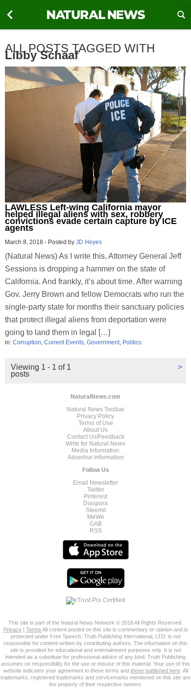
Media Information (95, 450)
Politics (132, 342)
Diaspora (95, 503)
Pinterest (95, 496)
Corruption (27, 342)
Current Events (64, 342)
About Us (95, 429)
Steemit (96, 510)
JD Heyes (89, 242)
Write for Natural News (95, 443)
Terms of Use (95, 423)
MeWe (95, 517)
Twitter (95, 489)
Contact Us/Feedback (95, 436)
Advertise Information (96, 457)
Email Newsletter (95, 482)
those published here (155, 670)
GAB (96, 523)
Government (103, 342)
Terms (34, 629)
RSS (96, 530)
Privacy (12, 629)
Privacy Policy (95, 416)
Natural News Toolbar (95, 409)
